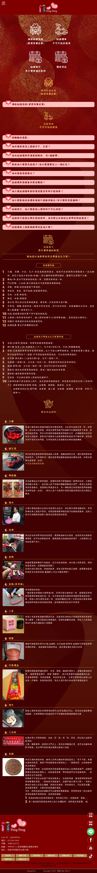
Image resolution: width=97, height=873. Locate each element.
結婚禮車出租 (19, 863)
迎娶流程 (8, 859)
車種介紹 (65, 855)
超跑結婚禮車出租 (46, 863)
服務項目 (51, 855)
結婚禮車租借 (32, 863)
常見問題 (80, 855)
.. (56, 871)
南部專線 (90, 823)
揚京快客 (39, 871)
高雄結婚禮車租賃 (48, 866)
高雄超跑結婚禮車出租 (82, 863)
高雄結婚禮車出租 (63, 863)
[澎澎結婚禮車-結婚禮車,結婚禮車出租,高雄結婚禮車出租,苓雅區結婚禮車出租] (48, 8)
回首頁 (8, 855)
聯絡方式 (22, 859)
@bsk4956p (15, 837)
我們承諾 (36, 855)
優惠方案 (22, 855)
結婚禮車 (8, 863)
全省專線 (90, 815)
